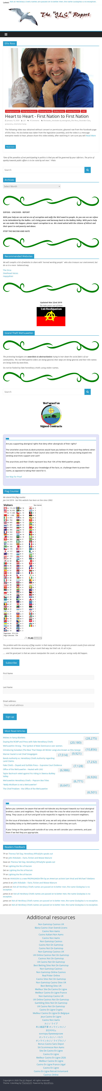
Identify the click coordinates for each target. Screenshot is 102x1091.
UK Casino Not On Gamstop (51, 961)
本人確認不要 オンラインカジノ (51, 1026)
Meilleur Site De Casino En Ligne (51, 989)
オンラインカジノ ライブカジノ (51, 1040)
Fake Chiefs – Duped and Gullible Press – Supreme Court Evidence (32, 765)
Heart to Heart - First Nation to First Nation (47, 116)
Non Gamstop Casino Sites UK (51, 982)
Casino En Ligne (51, 1054)
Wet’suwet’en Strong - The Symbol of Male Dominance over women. (33, 746)
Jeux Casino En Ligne (51, 1016)
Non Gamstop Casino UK (51, 996)
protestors (9, 124)
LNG (83, 111)
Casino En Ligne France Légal (51, 1064)
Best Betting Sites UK (51, 985)
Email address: (9, 701)
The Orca (7, 270)
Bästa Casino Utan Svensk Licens (51, 927)
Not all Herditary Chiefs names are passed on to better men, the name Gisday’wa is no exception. (53, 2)
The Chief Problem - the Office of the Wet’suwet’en (25, 788)
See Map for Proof (14, 476)
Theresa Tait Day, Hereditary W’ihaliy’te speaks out (30, 853)
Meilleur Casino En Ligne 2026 (51, 1057)
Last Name (7, 687)
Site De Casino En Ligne (51, 1050)
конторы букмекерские (51, 1033)
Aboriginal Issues (12, 111)
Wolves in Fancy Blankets (14, 737)
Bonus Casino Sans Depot (51, 1043)
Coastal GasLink (73, 111)
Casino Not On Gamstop (51, 944)
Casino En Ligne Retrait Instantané (51, 1071)
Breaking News (45, 111)
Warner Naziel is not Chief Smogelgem (20, 754)
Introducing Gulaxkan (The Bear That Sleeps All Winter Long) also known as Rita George (42, 750)
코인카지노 (51, 1030)
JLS (25, 120)
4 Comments (34, 120)
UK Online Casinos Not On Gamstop (51, 955)
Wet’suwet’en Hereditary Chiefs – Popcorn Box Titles (26, 780)
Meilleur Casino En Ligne (51, 1060)
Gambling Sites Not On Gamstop (51, 1002)
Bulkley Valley (59, 111)
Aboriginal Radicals (29, 111)
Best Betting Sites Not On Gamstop (51, 965)
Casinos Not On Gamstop (51, 958)
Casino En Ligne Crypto (51, 1009)
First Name (8, 673)
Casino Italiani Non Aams (51, 934)
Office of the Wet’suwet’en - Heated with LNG (23, 769)
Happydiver (8, 276)
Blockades (47, 120)
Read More (91, 135)
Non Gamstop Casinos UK (51, 924)
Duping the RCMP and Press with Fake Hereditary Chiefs (28, 741)
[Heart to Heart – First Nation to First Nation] (51, 49)
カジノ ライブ (51, 1023)
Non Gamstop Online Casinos (51, 972)
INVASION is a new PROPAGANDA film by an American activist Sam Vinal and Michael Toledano (52, 878)
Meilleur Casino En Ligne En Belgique (51, 1013)
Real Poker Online (51, 975)
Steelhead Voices (10, 273)
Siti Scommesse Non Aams (51, 1047)
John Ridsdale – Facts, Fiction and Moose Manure (30, 858)
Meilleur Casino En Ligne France (51, 992)
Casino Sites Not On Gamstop (51, 979)
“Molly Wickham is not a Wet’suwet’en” (20, 784)
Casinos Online (51, 1074)
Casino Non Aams (51, 931)
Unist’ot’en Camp (20, 124)
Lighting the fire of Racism (20, 866)
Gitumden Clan (84, 120)
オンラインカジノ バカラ (51, 1037)
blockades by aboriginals (61, 120)
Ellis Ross (74, 120)
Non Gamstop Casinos (51, 941)
